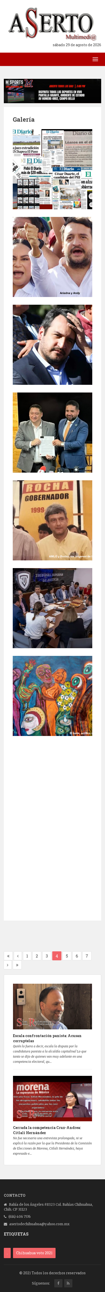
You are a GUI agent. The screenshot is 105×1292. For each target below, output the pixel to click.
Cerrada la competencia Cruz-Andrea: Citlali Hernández (47, 1130)
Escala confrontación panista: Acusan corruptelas (47, 1038)
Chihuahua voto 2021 (34, 1252)
